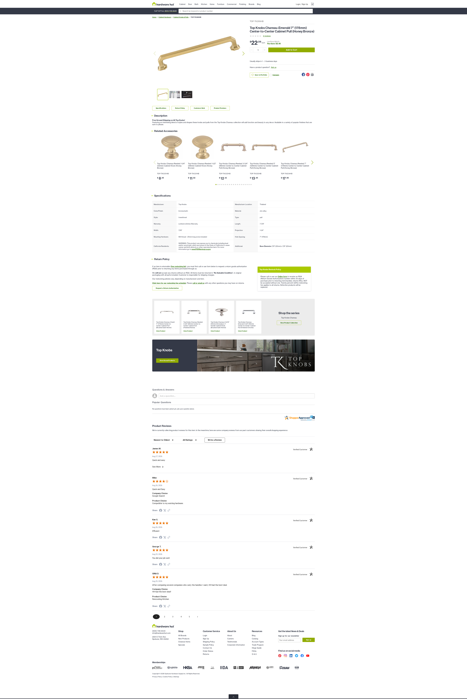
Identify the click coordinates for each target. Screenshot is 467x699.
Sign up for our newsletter (288, 636)
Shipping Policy (209, 642)
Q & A (254, 654)
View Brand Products (167, 360)
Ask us (273, 67)
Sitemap (176, 677)
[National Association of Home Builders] (297, 667)
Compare (276, 75)
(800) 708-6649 (171, 11)
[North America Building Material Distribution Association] (255, 667)
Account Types (258, 642)
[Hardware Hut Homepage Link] (163, 4)
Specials (181, 645)
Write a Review (215, 440)
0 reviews (267, 36)
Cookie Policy (167, 677)
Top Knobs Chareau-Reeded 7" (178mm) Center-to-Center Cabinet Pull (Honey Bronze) (295, 166)
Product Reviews (220, 108)
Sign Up (305, 4)
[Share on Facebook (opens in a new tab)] (160, 511)
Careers (230, 639)
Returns (206, 654)
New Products (183, 639)
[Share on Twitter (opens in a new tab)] (164, 510)
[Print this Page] (312, 74)
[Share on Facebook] (303, 74)
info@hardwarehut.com (161, 633)
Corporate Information (236, 645)
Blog (253, 635)
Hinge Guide (256, 648)
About (229, 635)
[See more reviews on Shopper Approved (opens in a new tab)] (168, 511)
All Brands (182, 635)
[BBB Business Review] (238, 667)
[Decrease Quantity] (251, 49)
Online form (282, 276)
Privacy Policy (157, 677)
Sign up (308, 640)
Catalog (255, 639)
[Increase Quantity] (264, 49)
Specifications (161, 108)
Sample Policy (208, 645)
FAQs (254, 651)
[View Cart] (312, 4)
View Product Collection (289, 323)
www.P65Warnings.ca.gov (201, 249)
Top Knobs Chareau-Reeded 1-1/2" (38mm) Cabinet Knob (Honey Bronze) (202, 166)
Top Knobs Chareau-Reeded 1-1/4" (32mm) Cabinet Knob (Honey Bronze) (171, 166)
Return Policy (180, 108)
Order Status (208, 651)
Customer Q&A (199, 108)
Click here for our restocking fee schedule (169, 283)
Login (298, 4)
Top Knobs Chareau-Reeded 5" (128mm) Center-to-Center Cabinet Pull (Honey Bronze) (264, 166)
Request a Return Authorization (167, 288)
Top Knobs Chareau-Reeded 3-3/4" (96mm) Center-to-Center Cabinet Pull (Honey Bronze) (233, 166)
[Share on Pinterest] (308, 74)
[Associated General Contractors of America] (270, 667)
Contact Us (207, 648)
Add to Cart (291, 50)
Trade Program (258, 645)
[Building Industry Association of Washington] (284, 667)
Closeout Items (184, 642)
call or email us (198, 283)
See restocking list (178, 266)
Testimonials (232, 642)
